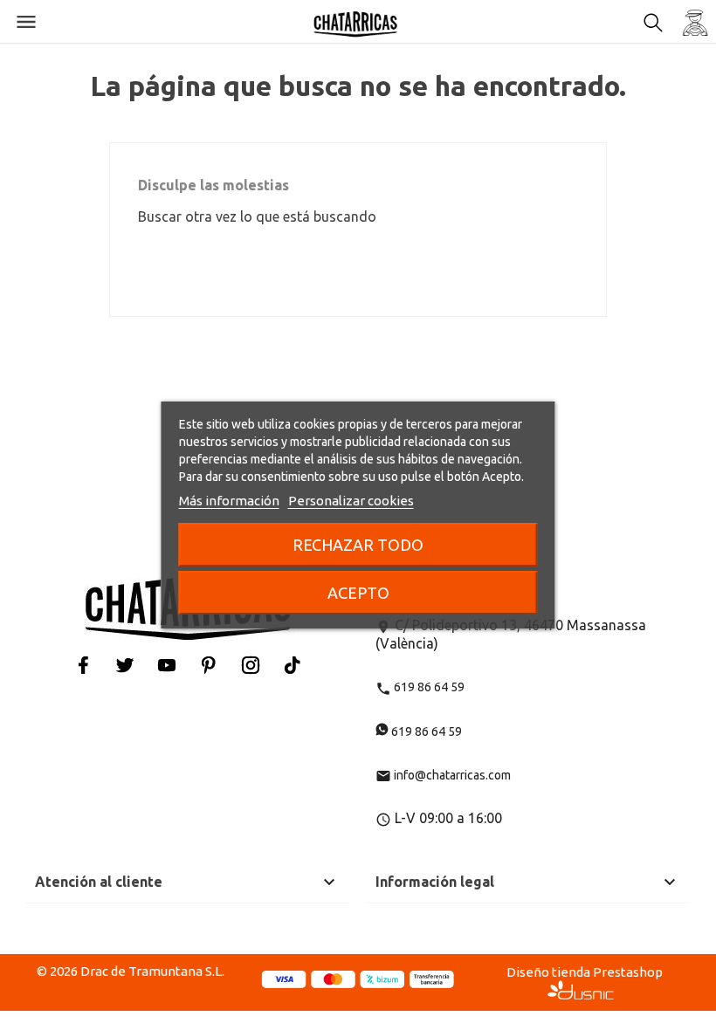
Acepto (358, 592)
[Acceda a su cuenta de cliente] (695, 22)
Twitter (125, 665)
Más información (229, 500)
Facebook (83, 665)
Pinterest (208, 665)
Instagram (250, 665)
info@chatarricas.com (443, 775)
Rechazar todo (358, 544)
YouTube (167, 665)
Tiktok (292, 665)
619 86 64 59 (420, 687)
